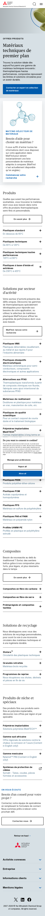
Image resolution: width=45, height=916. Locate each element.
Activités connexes (14, 859)
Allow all (22, 473)
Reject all (22, 466)
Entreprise (9, 869)
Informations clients (14, 878)
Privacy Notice (38, 452)
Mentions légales (13, 887)
